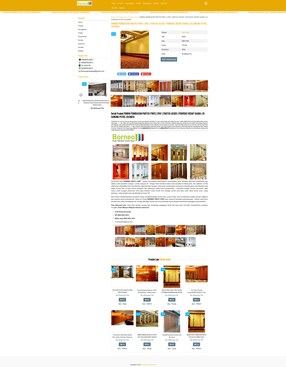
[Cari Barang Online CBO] (84, 5)
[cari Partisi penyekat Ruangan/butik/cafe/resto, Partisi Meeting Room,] (196, 282)
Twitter (122, 74)
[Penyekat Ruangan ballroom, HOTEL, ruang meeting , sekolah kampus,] (147, 281)
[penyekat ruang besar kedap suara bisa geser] (171, 332)
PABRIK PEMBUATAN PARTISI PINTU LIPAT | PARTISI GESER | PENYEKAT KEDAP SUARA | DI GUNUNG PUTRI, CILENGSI (159, 25)
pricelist (114, 8)
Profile (138, 3)
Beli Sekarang (169, 59)
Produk (120, 3)
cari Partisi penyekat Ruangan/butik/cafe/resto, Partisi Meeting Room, (196, 292)
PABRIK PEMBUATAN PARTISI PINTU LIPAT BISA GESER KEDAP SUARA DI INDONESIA (147, 337)
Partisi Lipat (133, 17)
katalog (121, 8)
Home (114, 3)
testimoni (164, 3)
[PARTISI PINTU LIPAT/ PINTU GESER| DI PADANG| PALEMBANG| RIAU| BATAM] (171, 287)
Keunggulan (129, 3)
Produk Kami (122, 17)
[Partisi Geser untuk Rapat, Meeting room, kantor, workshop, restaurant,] (122, 325)
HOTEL (119, 123)
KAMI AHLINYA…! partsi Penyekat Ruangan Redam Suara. (96, 102)
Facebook (134, 74)
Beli (123, 300)
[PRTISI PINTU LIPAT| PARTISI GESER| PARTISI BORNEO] (122, 278)
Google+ (147, 74)
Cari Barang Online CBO (148, 365)
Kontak (156, 3)
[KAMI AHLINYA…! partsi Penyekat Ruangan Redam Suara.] (96, 90)
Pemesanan (147, 3)
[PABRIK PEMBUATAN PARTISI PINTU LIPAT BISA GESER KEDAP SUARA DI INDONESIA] (147, 326)
